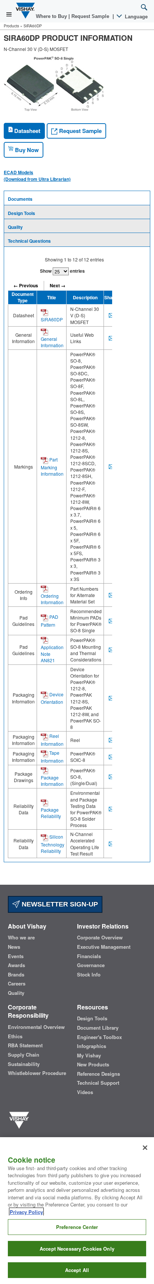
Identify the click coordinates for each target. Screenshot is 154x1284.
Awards (16, 965)
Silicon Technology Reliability (52, 843)
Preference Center (77, 1226)
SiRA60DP (52, 319)
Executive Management (103, 947)
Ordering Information (52, 599)
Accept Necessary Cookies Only (77, 1248)
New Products (93, 1064)
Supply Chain (23, 1054)
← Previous (25, 285)
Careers (16, 983)
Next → (57, 285)
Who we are (21, 937)
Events (16, 956)
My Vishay (89, 1055)
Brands (16, 974)
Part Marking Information (52, 466)
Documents (20, 199)
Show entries (62, 270)
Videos (85, 1092)
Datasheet (26, 131)
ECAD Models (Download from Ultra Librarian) (37, 175)
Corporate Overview (100, 937)
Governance (91, 965)
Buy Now (26, 150)
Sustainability (24, 1064)
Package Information (52, 780)
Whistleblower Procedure (37, 1073)
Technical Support (98, 1082)
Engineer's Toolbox (99, 1037)
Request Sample (80, 131)
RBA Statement (25, 1045)
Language (135, 16)
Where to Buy (52, 16)
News (14, 947)
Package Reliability (51, 812)
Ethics (15, 1036)
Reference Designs (98, 1073)
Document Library (97, 1027)
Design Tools (21, 213)
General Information (52, 342)
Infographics (91, 1046)
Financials (89, 956)
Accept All (77, 1270)
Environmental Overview (36, 1027)
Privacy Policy (26, 1211)
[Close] (145, 1147)
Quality (15, 227)
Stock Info (89, 974)
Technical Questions (29, 240)
